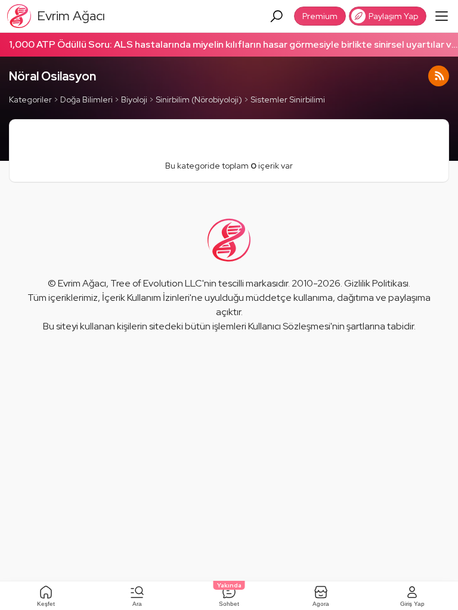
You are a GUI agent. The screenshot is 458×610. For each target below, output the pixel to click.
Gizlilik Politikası (376, 283)
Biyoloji (134, 99)
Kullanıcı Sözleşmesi (289, 326)
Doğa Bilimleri (86, 99)
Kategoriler (30, 99)
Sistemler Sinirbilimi (287, 99)
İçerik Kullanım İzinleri (146, 297)
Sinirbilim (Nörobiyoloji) (199, 99)
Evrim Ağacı (82, 283)
